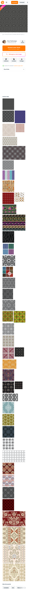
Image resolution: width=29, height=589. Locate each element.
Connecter (22, 2)
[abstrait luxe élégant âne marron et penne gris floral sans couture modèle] (9, 141)
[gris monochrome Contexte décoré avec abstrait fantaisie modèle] (8, 104)
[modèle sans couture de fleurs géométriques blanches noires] (14, 456)
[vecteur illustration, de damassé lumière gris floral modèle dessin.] (19, 352)
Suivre (22, 42)
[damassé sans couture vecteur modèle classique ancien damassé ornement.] (8, 505)
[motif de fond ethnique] (8, 468)
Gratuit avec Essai (14, 48)
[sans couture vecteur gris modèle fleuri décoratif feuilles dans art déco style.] (8, 492)
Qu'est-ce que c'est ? (18, 65)
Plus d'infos (6, 69)
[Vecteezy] (2, 2)
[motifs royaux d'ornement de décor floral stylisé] (7, 272)
